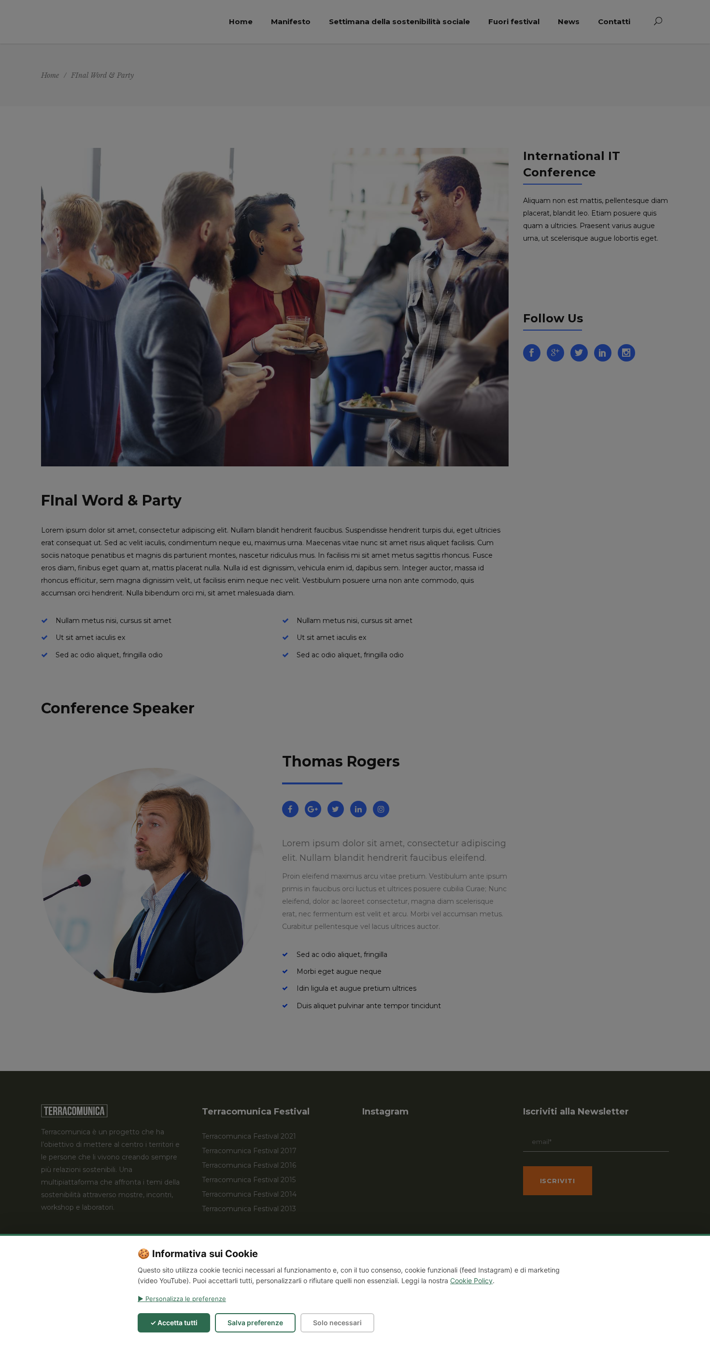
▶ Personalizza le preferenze (182, 1299)
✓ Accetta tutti (174, 1322)
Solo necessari (337, 1322)
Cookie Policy (471, 1280)
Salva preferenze (255, 1322)
